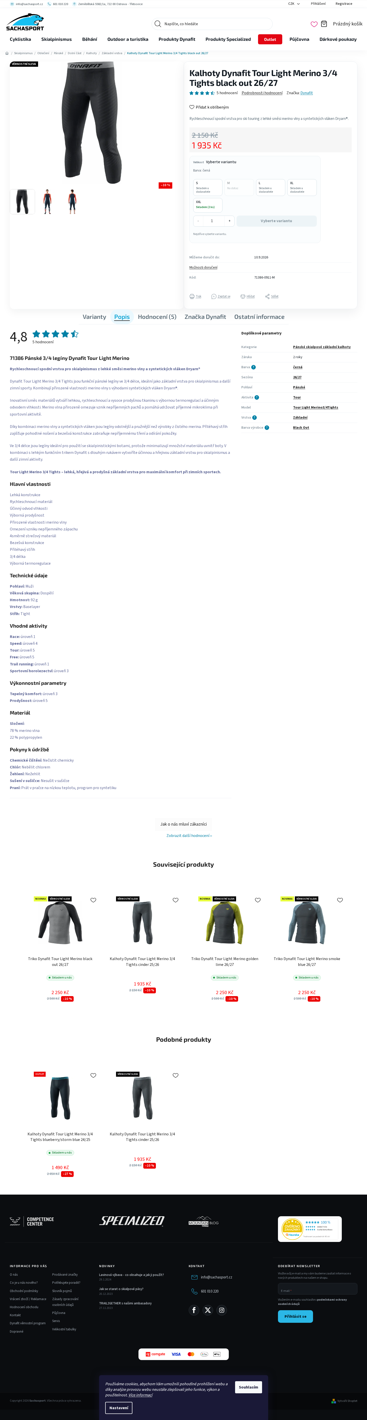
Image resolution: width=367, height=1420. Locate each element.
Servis (56, 1321)
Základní (300, 417)
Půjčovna (58, 1313)
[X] (208, 1310)
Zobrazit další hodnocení (187, 835)
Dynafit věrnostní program (28, 1323)
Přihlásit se (295, 1316)
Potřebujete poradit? (66, 1282)
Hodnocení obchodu (24, 1307)
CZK (291, 3)
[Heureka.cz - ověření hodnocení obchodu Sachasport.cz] (309, 1229)
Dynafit (306, 93)
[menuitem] (20, 39)
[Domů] (7, 53)
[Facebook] (194, 1310)
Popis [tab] (122, 316)
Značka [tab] (205, 316)
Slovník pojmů (62, 1291)
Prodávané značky (65, 1274)
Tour (297, 397)
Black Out (301, 427)
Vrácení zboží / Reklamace (28, 1299)
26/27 (297, 377)
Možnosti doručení (203, 267)
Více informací (140, 1395)
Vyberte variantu (276, 221)
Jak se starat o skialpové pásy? (121, 1289)
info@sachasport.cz (216, 1277)
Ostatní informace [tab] (259, 316)
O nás (14, 1274)
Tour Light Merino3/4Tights (315, 407)
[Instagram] (221, 1310)
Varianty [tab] (94, 316)
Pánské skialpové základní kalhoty (322, 347)
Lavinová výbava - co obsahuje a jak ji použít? (131, 1275)
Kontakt (15, 1315)
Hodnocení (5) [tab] (157, 316)
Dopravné (16, 1331)
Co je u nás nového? (24, 1282)
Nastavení (118, 1408)
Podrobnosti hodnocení (262, 93)
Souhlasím (248, 1387)
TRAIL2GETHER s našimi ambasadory (125, 1303)
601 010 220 (209, 1291)
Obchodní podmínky (24, 1291)
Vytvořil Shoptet (347, 1401)
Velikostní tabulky (64, 1329)
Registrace (344, 3)
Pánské (299, 387)
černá (297, 367)
